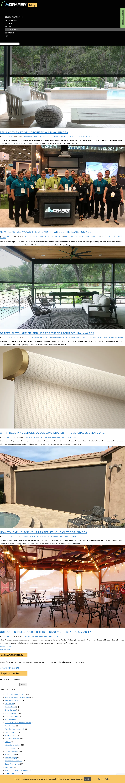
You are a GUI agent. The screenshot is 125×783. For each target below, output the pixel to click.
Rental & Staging (11, 758)
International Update (12, 745)
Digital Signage (10, 710)
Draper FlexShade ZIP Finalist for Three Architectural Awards (47, 333)
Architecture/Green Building (36, 337)
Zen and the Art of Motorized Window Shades (34, 132)
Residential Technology (61, 136)
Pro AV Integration (11, 751)
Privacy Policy (104, 779)
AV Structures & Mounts (13, 700)
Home (7, 36)
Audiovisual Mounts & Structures (17, 697)
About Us (8, 26)
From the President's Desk (14, 729)
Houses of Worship (12, 738)
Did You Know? (10, 707)
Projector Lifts (10, 754)
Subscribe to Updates (123, 17)
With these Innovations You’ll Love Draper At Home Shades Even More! (52, 432)
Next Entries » (5, 649)
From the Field (10, 726)
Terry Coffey (7, 136)
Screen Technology (92, 236)
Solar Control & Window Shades (85, 136)
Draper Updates (55, 337)
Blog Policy (14, 30)
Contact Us (9, 33)
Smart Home (9, 767)
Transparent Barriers (13, 773)
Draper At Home (30, 136)
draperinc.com (9, 668)
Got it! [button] (87, 779)
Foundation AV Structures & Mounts (18, 723)
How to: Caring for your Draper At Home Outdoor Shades (43, 532)
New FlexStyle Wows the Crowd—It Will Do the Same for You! (46, 232)
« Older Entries (5, 646)
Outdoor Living (44, 136)
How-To (7, 742)
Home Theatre (44, 236)
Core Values (9, 704)
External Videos (10, 719)
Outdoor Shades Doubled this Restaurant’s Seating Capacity (45, 632)
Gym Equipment (11, 732)
